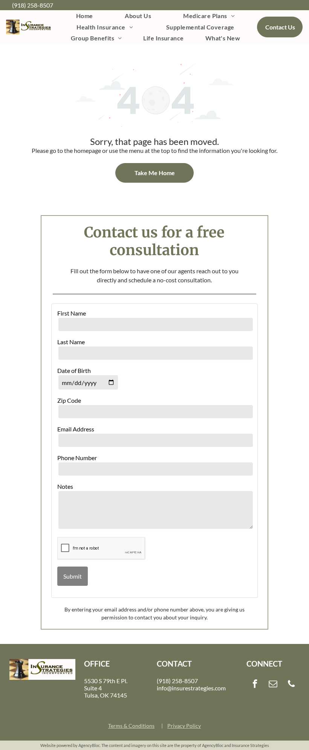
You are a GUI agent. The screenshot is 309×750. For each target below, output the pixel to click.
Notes (65, 486)
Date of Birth (74, 370)
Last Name (71, 341)
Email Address (75, 429)
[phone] (291, 684)
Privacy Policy (184, 725)
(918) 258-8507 (32, 5)
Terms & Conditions (131, 725)
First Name (71, 313)
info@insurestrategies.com (191, 687)
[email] (273, 684)
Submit (72, 576)
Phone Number (77, 457)
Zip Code (69, 400)
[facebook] (255, 684)
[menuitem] (84, 15)
